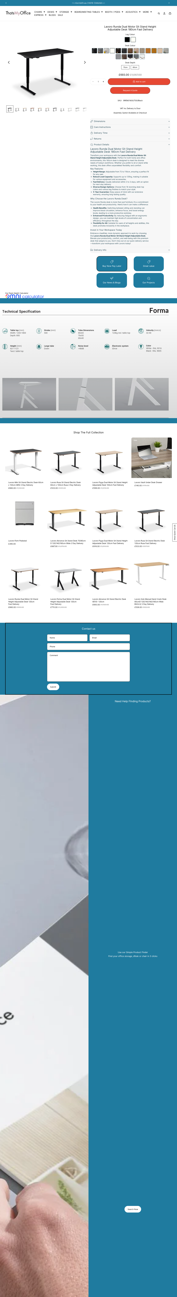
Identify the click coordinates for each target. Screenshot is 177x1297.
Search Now (133, 1209)
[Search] (159, 13)
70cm (125, 66)
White (133, 39)
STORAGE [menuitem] (64, 12)
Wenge (118, 50)
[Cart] (170, 13)
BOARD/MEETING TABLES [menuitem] (87, 12)
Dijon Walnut (130, 50)
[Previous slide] (6, 3)
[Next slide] (169, 3)
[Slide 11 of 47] (85, 109)
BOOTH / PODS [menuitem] (112, 12)
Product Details (101, 144)
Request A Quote (130, 90)
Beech (148, 50)
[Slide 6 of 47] (47, 109)
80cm (134, 66)
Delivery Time (100, 133)
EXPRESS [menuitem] (38, 15)
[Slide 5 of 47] (40, 109)
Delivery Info (100, 250)
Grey (106, 50)
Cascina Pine (166, 50)
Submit (53, 687)
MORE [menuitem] (146, 12)
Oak (154, 50)
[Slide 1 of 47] (10, 109)
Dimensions (99, 121)
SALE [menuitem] (60, 15)
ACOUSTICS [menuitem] (131, 12)
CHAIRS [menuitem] (38, 12)
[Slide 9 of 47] (70, 109)
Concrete (118, 56)
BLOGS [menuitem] (52, 15)
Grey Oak (142, 50)
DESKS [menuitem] (50, 12)
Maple (160, 50)
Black (127, 39)
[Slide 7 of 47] (55, 109)
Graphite (100, 50)
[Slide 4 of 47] (32, 109)
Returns (97, 138)
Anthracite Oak (124, 50)
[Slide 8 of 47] (62, 109)
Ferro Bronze (124, 56)
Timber (136, 50)
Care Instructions (102, 127)
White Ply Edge (142, 56)
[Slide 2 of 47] (17, 109)
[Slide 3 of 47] (25, 109)
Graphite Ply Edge (136, 56)
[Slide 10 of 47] (77, 109)
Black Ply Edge (130, 56)
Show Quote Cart (175, 532)
